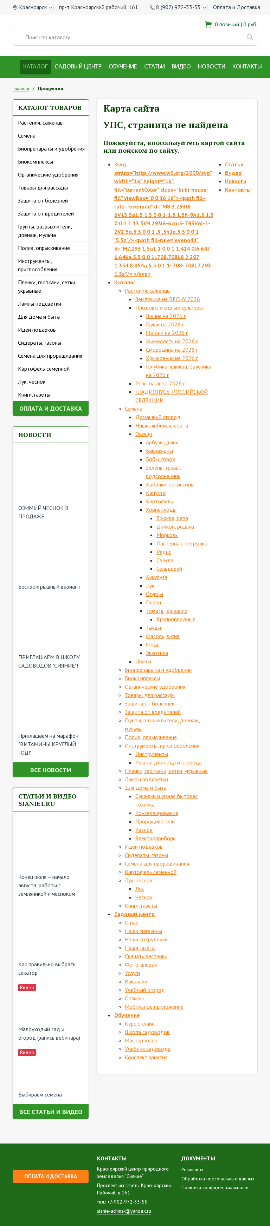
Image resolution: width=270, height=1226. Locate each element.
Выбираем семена (40, 1094)
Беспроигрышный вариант (49, 586)
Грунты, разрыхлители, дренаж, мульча (45, 230)
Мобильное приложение (154, 1006)
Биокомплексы (35, 161)
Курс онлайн (140, 1023)
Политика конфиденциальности (215, 1187)
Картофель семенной (44, 368)
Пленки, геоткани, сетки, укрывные (47, 286)
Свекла (164, 560)
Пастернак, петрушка (181, 543)
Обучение (123, 67)
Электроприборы (155, 838)
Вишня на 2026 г (166, 315)
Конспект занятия (146, 1057)
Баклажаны (159, 450)
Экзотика (157, 652)
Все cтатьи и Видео (50, 1112)
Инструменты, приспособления (37, 265)
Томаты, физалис (166, 610)
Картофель (159, 501)
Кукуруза (156, 577)
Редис (163, 551)
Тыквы (153, 627)
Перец (153, 602)
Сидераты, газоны (39, 342)
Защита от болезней (43, 200)
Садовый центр (78, 67)
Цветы (143, 661)
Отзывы (134, 998)
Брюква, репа (172, 518)
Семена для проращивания (50, 355)
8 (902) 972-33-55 (178, 7)
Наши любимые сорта (161, 425)
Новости (211, 67)
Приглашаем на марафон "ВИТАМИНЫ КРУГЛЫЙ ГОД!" (48, 744)
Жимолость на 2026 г (172, 341)
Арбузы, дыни (162, 442)
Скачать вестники (146, 956)
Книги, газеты (34, 394)
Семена (27, 135)
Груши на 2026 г (165, 324)
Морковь (167, 534)
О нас (131, 922)
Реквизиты (192, 1169)
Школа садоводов (147, 1031)
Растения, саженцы (41, 122)
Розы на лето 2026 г (160, 383)
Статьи (154, 67)
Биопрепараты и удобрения (51, 148)
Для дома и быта (39, 316)
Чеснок (143, 897)
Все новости (50, 770)
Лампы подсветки (39, 303)
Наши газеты (140, 947)
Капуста (156, 492)
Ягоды (153, 644)
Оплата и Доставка (236, 7)
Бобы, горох (160, 459)
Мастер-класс (141, 1040)
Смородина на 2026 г (172, 349)
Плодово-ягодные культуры (169, 307)
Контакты (247, 67)
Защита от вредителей (46, 213)
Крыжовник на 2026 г (172, 358)
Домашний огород (157, 416)
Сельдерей (169, 568)
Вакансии (136, 981)
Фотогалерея (141, 964)
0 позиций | (235, 24)
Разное (144, 829)
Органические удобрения (48, 174)
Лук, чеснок (31, 381)
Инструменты (151, 753)
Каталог (35, 67)
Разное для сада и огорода (168, 762)
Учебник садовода (148, 1048)
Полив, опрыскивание (44, 247)
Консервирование (156, 812)
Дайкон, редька (175, 526)
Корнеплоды (161, 509)
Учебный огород (145, 989)
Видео (181, 67)
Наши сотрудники (146, 939)
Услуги (132, 972)
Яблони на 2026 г (167, 332)
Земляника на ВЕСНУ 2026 (167, 299)
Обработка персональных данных (218, 1178)
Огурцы (154, 593)
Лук (150, 585)
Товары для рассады (43, 187)
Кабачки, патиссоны (170, 484)
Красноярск (33, 7)
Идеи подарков (37, 329)
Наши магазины (143, 930)
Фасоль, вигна (163, 635)
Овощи (143, 433)
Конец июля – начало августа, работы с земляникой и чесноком (46, 885)
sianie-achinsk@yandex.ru (124, 1211)
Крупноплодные (175, 619)
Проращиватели (155, 821)
